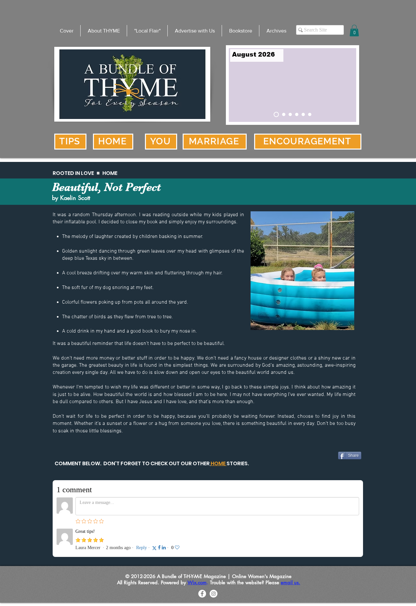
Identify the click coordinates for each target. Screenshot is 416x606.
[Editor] (290, 114)
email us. (290, 582)
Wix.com (197, 582)
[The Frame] (296, 114)
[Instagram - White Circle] (213, 594)
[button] (354, 30)
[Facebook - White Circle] (202, 594)
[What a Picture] (303, 114)
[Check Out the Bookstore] (283, 114)
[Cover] (276, 114)
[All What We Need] (309, 114)
